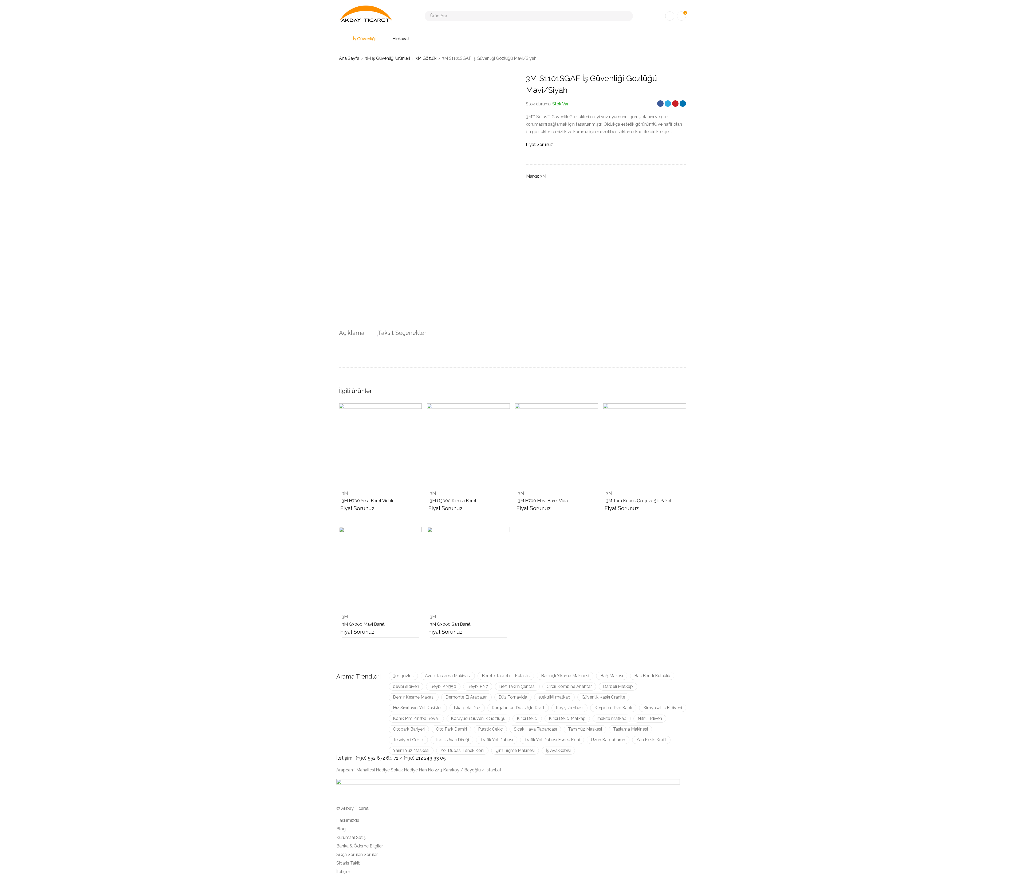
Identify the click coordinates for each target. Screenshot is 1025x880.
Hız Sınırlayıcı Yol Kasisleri (418, 707)
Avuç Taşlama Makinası (448, 675)
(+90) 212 (414, 758)
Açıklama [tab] (351, 333)
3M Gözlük (425, 58)
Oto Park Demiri (451, 729)
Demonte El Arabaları (466, 697)
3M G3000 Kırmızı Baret (453, 500)
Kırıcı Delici (527, 718)
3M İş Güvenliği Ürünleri (387, 58)
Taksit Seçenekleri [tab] (403, 333)
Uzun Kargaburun (608, 739)
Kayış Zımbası (569, 707)
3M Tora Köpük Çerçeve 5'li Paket (639, 500)
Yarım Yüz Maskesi (411, 750)
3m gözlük (403, 675)
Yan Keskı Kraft (651, 739)
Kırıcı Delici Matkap (567, 718)
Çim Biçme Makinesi (515, 750)
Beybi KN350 (443, 686)
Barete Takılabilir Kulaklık (506, 675)
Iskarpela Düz (467, 707)
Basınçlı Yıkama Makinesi (565, 675)
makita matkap (611, 718)
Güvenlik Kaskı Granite (603, 697)
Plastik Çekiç (490, 729)
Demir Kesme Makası (413, 697)
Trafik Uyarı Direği (452, 739)
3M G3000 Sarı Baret (450, 624)
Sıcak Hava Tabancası (535, 729)
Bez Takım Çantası (517, 686)
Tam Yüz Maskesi (585, 729)
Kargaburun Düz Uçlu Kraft (518, 707)
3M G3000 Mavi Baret (363, 624)
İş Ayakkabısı (558, 750)
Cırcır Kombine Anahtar (569, 686)
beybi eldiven (406, 686)
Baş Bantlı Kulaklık (652, 675)
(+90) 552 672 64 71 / (380, 758)
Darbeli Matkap (618, 686)
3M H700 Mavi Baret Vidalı (544, 500)
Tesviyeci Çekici (408, 739)
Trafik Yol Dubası (496, 739)
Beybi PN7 (477, 686)
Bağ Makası (611, 675)
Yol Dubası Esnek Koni (462, 750)
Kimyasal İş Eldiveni (662, 707)
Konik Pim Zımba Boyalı (416, 718)
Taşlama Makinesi (630, 729)
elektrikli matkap (554, 697)
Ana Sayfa (349, 58)
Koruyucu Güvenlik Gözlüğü (478, 718)
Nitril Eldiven (650, 718)
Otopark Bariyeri (409, 729)
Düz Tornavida (513, 697)
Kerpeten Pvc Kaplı (613, 707)
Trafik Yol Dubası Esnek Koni (552, 739)
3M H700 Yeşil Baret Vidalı (367, 500)
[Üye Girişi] (669, 16)
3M (543, 176)
